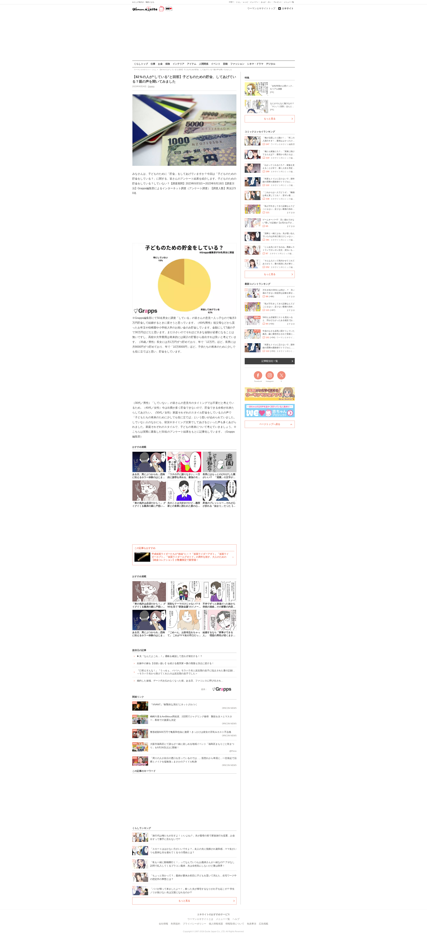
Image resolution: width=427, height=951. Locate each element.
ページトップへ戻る (269, 424)
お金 (160, 63)
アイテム (191, 63)
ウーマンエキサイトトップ (261, 8)
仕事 (153, 63)
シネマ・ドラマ (255, 63)
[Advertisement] (213, 36)
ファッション (237, 63)
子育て (231, 2)
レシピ (245, 2)
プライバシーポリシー (194, 923)
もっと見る (184, 900)
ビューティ (254, 2)
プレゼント (277, 2)
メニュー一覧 (289, 2)
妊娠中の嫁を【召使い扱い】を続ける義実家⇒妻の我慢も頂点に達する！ (175, 663)
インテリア (178, 63)
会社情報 (163, 923)
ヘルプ (236, 919)
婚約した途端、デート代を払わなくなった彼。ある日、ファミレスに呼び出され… (180, 680)
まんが (263, 2)
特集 (247, 77)
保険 (167, 63)
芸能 (225, 63)
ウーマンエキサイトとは (200, 919)
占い (269, 2)
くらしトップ (141, 63)
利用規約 (175, 923)
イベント (215, 63)
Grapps (151, 86)
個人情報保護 (216, 923)
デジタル (270, 63)
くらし (238, 2)
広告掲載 (263, 923)
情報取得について (235, 923)
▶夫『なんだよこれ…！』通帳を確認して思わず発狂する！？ (169, 656)
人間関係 (203, 63)
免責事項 (251, 923)
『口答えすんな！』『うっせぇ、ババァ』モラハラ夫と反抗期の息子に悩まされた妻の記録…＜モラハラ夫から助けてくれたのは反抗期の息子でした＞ (186, 672)
